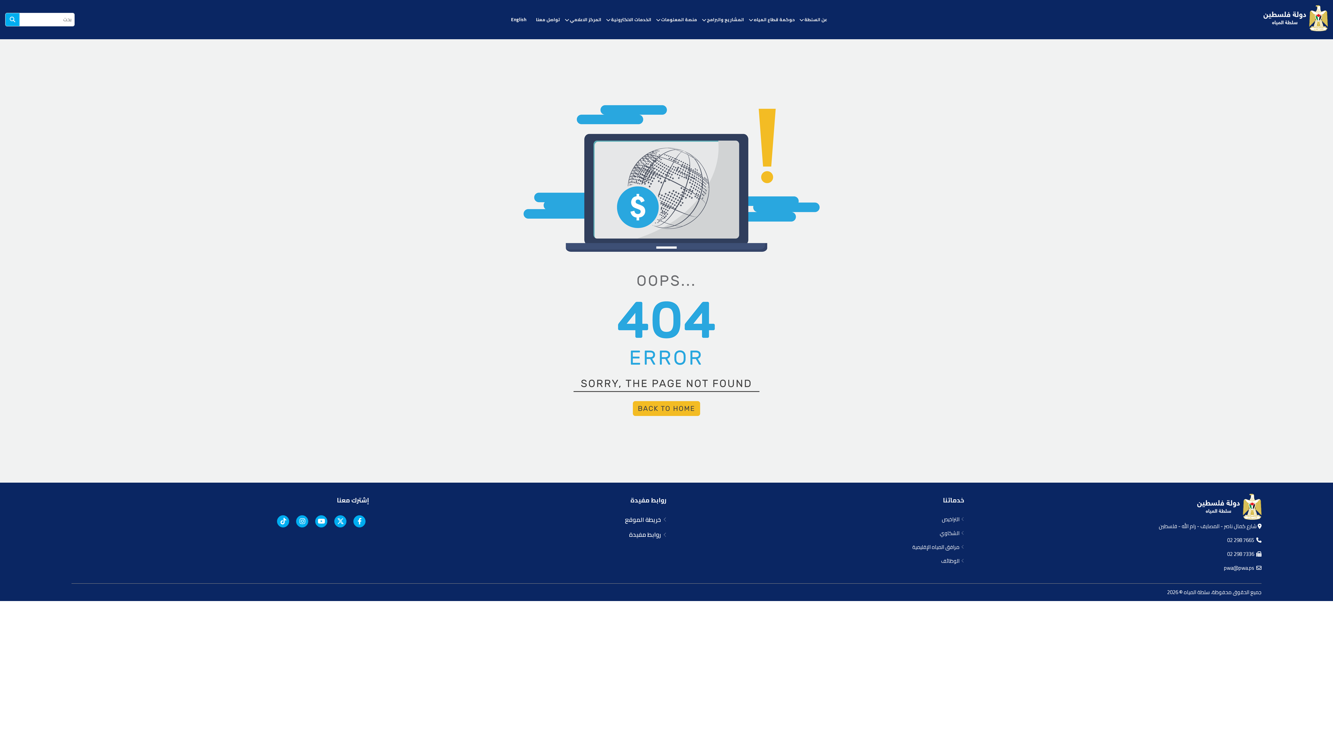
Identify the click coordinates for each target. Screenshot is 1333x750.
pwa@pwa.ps (1240, 568)
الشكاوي (951, 533)
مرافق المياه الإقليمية (937, 547)
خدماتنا (953, 500)
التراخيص (952, 519)
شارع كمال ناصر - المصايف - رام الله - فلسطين (1208, 526)
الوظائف (951, 561)
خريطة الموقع (644, 519)
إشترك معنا (353, 500)
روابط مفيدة (648, 500)
